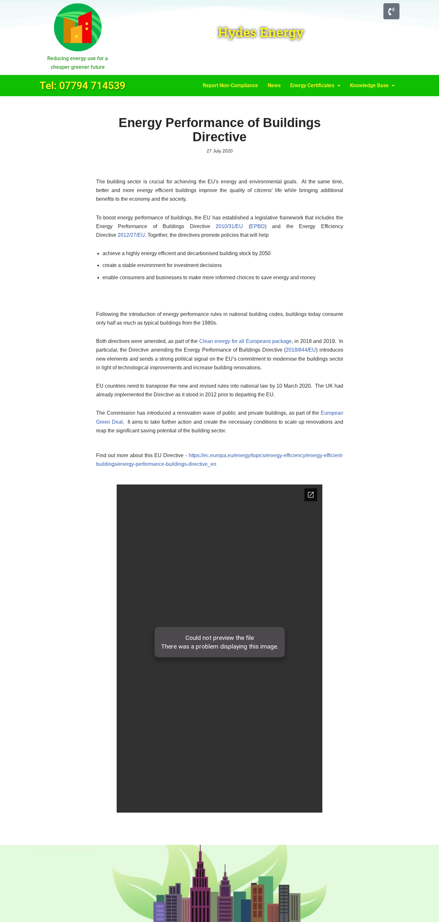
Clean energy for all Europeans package (245, 341)
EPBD (257, 226)
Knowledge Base (369, 85)
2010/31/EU (229, 226)
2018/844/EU (301, 350)
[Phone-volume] (391, 11)
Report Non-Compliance (230, 85)
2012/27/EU (131, 235)
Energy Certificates (312, 85)
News (274, 85)
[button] (315, 85)
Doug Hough (81, 853)
